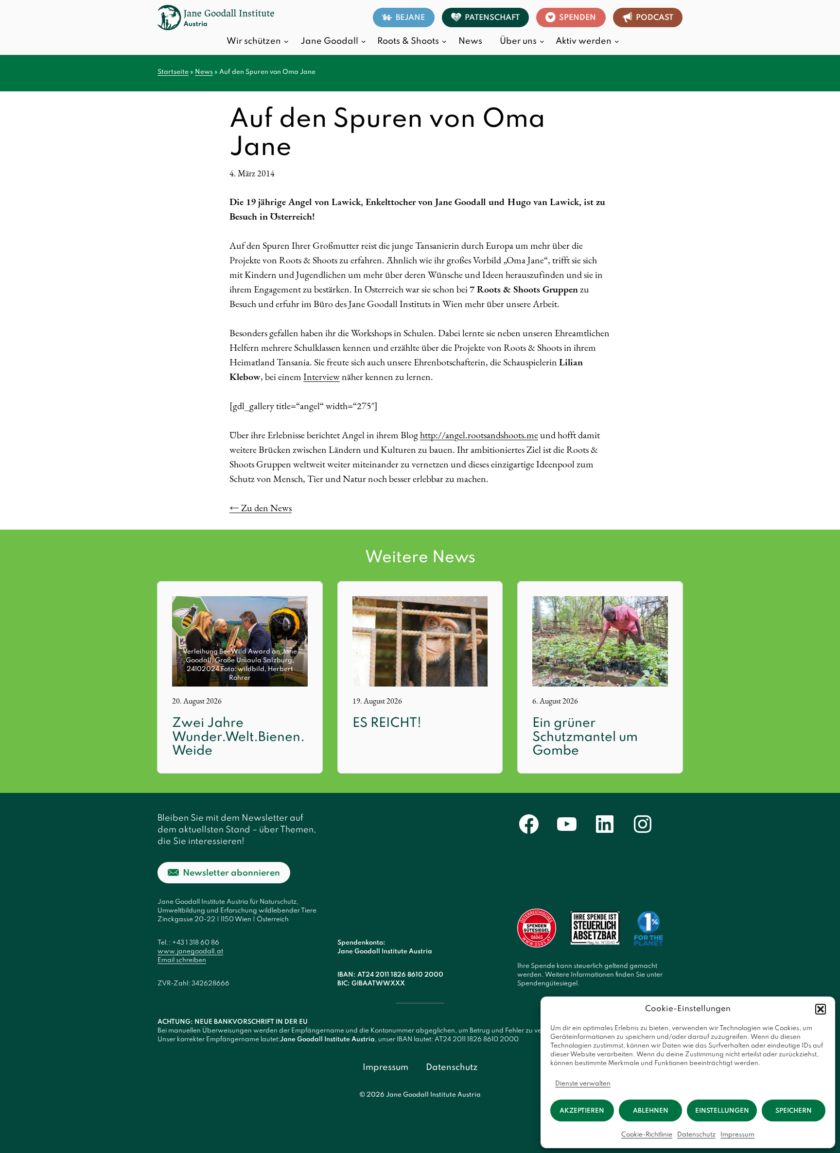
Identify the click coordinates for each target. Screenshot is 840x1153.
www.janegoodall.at (190, 951)
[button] (820, 1009)
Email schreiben (182, 960)
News (204, 72)
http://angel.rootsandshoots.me (479, 435)
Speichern (793, 1111)
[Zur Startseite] (216, 17)
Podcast (654, 18)
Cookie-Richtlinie (646, 1135)
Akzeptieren (582, 1111)
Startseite (173, 72)
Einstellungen (722, 1111)
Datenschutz (696, 1135)
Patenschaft (492, 18)
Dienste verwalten (583, 1084)
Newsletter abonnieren (231, 873)
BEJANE (410, 18)
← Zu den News (260, 507)
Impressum (737, 1135)
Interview (321, 376)
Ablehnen (650, 1111)
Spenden (577, 18)
